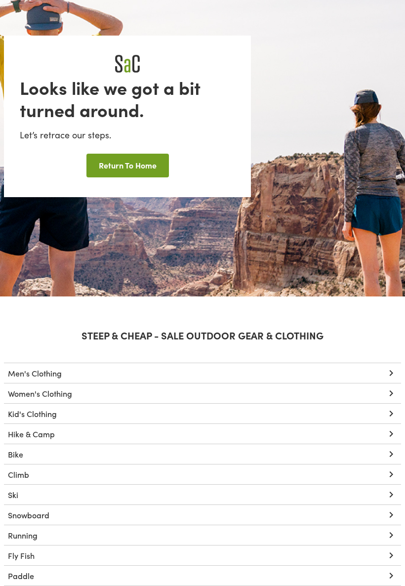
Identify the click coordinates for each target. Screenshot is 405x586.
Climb (18, 474)
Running (23, 535)
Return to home (128, 165)
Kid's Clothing (32, 413)
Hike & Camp (31, 433)
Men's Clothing (35, 373)
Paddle (21, 575)
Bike (15, 454)
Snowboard (28, 514)
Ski (13, 494)
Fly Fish (21, 555)
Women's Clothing (40, 393)
